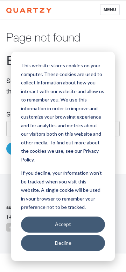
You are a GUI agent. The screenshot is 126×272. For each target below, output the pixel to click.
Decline (63, 243)
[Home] (29, 9)
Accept (63, 224)
